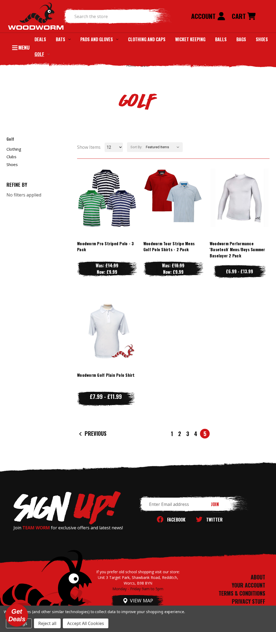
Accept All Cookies (85, 623)
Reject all (47, 623)
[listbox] (163, 147)
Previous (94, 433)
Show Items (89, 147)
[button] (16, 615)
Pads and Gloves (96, 39)
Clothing (13, 149)
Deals (40, 39)
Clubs (11, 156)
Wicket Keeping (190, 39)
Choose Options (107, 208)
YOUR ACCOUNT (248, 585)
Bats (60, 39)
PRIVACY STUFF (248, 601)
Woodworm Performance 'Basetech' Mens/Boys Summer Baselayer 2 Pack (237, 249)
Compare (104, 198)
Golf (39, 54)
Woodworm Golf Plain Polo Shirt (106, 375)
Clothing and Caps (146, 39)
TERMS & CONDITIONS (242, 593)
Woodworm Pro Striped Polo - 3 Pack (105, 246)
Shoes (262, 39)
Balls (221, 39)
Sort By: (136, 147)
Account (204, 16)
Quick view (107, 187)
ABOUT (258, 577)
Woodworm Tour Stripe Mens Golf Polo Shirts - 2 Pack (169, 246)
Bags (241, 39)
